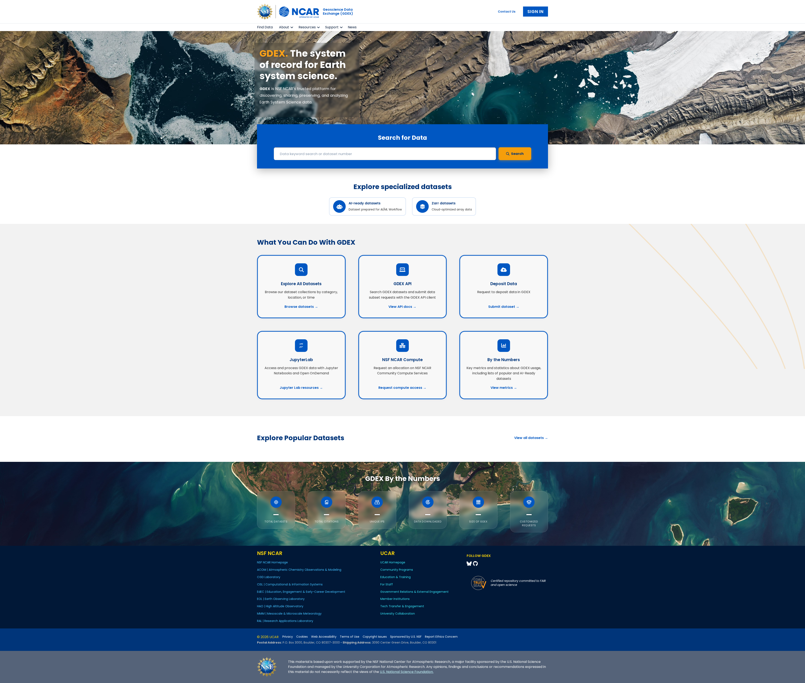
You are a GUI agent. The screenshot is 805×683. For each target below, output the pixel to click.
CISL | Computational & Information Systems (290, 584)
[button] (291, 27)
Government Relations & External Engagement (414, 592)
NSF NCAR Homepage (272, 562)
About (284, 27)
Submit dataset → (503, 306)
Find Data (265, 27)
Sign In (535, 11)
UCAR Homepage (392, 562)
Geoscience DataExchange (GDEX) (338, 11)
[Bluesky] (470, 563)
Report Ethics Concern (441, 637)
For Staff (386, 584)
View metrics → (504, 387)
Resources (307, 27)
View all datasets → (531, 437)
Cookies (302, 637)
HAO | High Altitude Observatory (280, 606)
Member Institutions (395, 599)
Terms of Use (349, 637)
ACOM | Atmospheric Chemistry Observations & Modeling (299, 570)
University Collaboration (397, 613)
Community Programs (396, 570)
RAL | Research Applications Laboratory (285, 621)
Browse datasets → (301, 306)
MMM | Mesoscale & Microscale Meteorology (289, 613)
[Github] (475, 563)
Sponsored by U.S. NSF (406, 637)
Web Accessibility (323, 637)
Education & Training (395, 577)
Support (332, 27)
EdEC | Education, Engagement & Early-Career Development (301, 592)
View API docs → (402, 306)
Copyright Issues (375, 637)
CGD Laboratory (268, 577)
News (352, 27)
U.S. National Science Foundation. (407, 671)
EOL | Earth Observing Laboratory (281, 599)
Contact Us (506, 11)
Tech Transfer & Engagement (402, 606)
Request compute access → (402, 387)
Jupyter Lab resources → (301, 387)
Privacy (287, 637)
